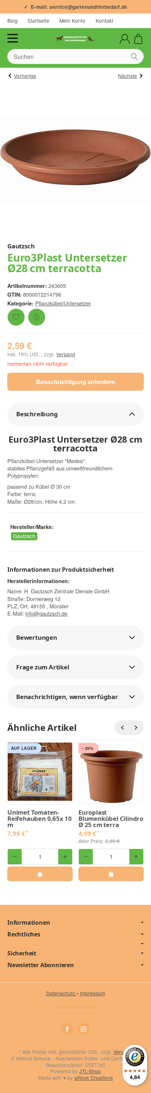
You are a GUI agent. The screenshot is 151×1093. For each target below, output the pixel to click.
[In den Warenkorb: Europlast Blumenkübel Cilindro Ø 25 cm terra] (111, 874)
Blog (12, 20)
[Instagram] (83, 1029)
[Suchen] (134, 56)
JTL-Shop (90, 1071)
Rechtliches (23, 934)
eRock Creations (93, 1077)
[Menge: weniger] (14, 857)
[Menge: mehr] (65, 857)
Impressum (92, 993)
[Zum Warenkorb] (138, 39)
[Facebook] (67, 1029)
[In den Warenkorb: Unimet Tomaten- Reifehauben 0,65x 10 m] (40, 874)
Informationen (28, 922)
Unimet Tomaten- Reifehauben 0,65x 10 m (39, 819)
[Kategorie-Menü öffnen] (12, 38)
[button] (75, 414)
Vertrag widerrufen (76, 1006)
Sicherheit (21, 953)
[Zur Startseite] (75, 38)
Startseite (38, 20)
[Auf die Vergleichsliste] (36, 317)
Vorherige (25, 75)
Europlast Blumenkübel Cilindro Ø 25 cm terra (110, 819)
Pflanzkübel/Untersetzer (63, 303)
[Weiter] (136, 727)
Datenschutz (61, 993)
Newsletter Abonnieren (40, 965)
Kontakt (104, 20)
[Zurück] (122, 727)
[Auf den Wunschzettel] (16, 317)
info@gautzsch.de (46, 613)
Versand (65, 354)
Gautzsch (24, 536)
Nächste (127, 75)
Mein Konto (72, 20)
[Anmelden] (124, 39)
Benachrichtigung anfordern (75, 382)
